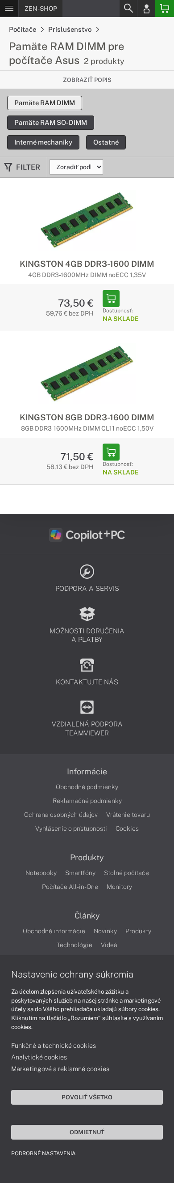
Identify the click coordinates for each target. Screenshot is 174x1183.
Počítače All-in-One (70, 886)
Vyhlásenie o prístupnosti (71, 828)
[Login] (146, 8)
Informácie (87, 772)
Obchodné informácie (54, 931)
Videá (109, 944)
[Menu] (9, 8)
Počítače (23, 29)
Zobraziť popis (87, 80)
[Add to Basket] (111, 298)
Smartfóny (80, 872)
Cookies (127, 828)
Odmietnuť (87, 1132)
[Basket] (164, 8)
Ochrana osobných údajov (61, 814)
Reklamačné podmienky (87, 800)
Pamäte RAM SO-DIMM (50, 122)
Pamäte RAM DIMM (44, 103)
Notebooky (41, 872)
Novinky (105, 931)
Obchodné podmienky (87, 786)
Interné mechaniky (43, 142)
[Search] (128, 8)
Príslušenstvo (70, 29)
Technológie (74, 944)
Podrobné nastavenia (43, 1153)
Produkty (87, 858)
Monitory (119, 886)
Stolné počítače (126, 872)
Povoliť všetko (87, 1097)
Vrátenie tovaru (128, 814)
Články (87, 916)
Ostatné (106, 142)
